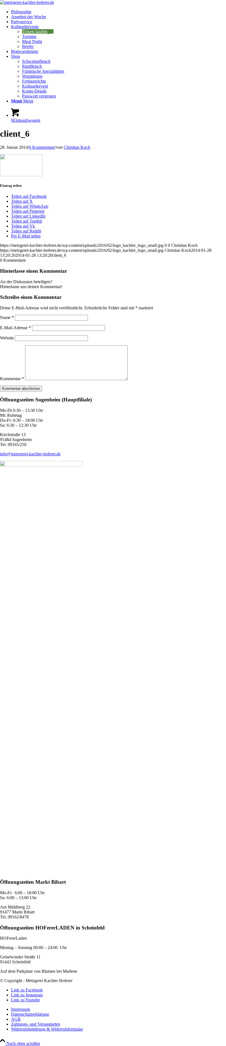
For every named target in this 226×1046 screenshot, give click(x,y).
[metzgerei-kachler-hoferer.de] (27, 2)
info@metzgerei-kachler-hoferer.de (30, 454)
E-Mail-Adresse (15, 327)
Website (7, 338)
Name (7, 317)
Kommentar (12, 378)
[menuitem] (118, 11)
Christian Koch (77, 147)
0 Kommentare (42, 147)
